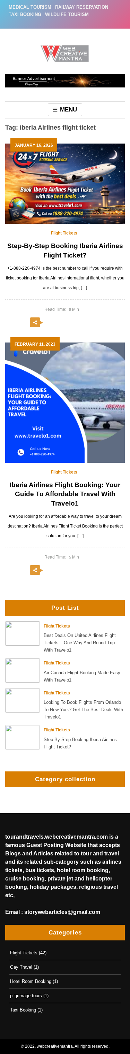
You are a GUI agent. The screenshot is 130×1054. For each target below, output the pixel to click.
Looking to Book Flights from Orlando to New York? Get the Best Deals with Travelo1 (83, 710)
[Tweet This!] (51, 322)
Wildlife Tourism (67, 14)
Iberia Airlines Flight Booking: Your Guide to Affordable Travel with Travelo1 (65, 494)
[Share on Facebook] (65, 322)
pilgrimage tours (26, 995)
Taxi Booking (25, 14)
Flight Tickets (57, 626)
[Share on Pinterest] (79, 322)
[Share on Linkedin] (93, 322)
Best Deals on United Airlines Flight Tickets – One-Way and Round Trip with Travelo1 (80, 643)
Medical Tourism (30, 7)
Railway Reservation (81, 7)
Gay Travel (21, 967)
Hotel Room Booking (30, 981)
